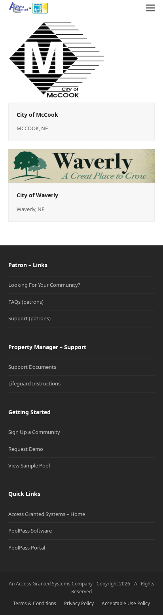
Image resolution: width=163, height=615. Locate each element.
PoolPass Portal (26, 547)
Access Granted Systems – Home (46, 514)
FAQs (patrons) (26, 301)
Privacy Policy (79, 603)
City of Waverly (37, 195)
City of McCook (37, 114)
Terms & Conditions (34, 603)
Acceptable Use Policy (126, 603)
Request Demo (25, 448)
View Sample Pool (29, 465)
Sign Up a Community (34, 432)
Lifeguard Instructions (34, 383)
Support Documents (32, 366)
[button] (150, 7)
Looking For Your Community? (44, 284)
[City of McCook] (56, 58)
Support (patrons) (29, 318)
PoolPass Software (30, 530)
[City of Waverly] (81, 165)
